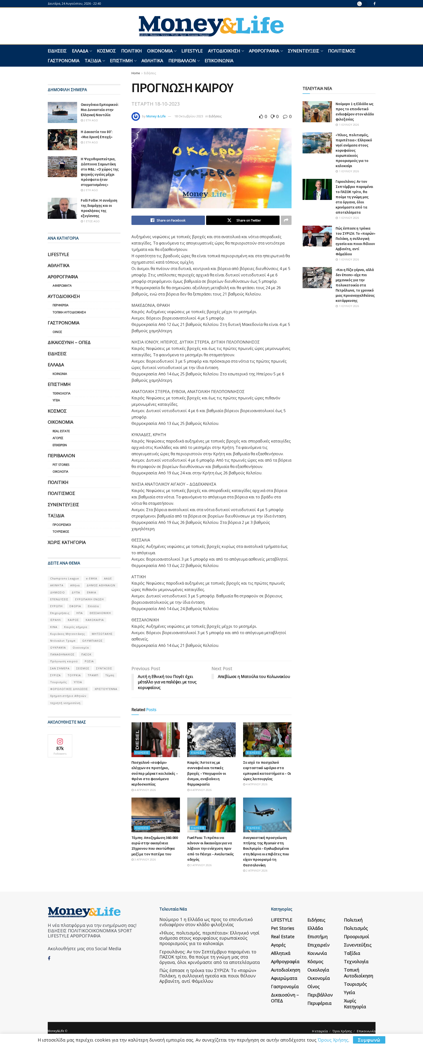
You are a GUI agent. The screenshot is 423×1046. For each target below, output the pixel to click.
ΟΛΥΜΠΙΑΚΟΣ (92, 640)
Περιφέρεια (61, 305)
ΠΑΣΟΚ (86, 654)
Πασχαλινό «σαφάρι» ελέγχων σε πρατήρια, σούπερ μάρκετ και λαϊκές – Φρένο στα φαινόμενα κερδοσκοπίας (154, 773)
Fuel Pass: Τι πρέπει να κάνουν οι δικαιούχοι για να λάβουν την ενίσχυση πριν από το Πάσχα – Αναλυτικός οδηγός (210, 848)
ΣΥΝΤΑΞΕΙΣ (104, 668)
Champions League (64, 578)
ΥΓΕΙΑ (78, 682)
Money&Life (56, 1031)
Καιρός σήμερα (75, 627)
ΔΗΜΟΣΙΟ (57, 592)
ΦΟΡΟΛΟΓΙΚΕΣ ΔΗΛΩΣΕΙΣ (69, 689)
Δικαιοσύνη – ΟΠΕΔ (69, 342)
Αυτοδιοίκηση (224, 51)
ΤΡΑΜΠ (93, 675)
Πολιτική (131, 51)
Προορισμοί (62, 525)
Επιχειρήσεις (60, 613)
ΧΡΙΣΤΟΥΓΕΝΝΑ (106, 689)
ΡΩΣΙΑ (89, 661)
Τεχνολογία (61, 393)
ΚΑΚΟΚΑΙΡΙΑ (95, 620)
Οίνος (57, 332)
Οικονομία (160, 51)
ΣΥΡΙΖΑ (55, 675)
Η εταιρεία (320, 1031)
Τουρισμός (61, 531)
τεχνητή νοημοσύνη (65, 703)
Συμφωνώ (369, 1040)
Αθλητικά (152, 60)
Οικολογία (60, 471)
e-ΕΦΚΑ (91, 578)
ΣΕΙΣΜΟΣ (82, 668)
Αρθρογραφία (264, 51)
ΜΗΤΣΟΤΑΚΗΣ (102, 634)
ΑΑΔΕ (108, 578)
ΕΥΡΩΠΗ (56, 606)
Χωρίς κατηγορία (67, 542)
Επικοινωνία (219, 60)
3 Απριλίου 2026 (145, 859)
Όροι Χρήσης (342, 1031)
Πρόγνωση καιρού (64, 661)
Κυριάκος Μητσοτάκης (67, 634)
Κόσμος (106, 51)
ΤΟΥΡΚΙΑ (74, 675)
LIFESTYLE (192, 51)
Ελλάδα (80, 51)
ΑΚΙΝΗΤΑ (56, 585)
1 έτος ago (91, 221)
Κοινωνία (60, 374)
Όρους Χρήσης (333, 1040)
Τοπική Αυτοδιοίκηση (69, 312)
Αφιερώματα (62, 285)
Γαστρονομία (63, 60)
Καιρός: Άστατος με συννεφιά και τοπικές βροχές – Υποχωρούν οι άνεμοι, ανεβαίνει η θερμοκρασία (206, 773)
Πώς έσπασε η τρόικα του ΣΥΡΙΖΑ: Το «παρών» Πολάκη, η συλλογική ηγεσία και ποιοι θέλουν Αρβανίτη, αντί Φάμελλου (207, 975)
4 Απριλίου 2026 (145, 790)
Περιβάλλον (182, 60)
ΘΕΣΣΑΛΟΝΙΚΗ (100, 613)
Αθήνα (75, 585)
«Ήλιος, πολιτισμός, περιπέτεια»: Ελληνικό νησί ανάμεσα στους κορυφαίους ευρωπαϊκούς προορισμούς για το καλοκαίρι (354, 150)
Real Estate (61, 431)
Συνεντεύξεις (303, 51)
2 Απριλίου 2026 (256, 870)
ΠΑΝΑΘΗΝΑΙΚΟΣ (62, 654)
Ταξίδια (93, 60)
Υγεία (56, 400)
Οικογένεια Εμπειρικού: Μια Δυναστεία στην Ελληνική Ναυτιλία (100, 109)
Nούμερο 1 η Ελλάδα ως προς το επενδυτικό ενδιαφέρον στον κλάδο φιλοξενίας (206, 922)
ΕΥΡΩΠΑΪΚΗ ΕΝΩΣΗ (89, 599)
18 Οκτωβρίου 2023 (188, 116)
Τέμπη (109, 675)
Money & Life (156, 116)
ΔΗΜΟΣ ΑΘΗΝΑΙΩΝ (101, 585)
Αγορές (58, 438)
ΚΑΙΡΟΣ (73, 620)
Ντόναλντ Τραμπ (62, 640)
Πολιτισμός (341, 51)
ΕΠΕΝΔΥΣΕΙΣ (59, 599)
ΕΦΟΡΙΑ (75, 606)
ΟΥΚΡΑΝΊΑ (58, 647)
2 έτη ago (90, 120)
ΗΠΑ (79, 613)
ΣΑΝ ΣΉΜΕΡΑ (60, 668)
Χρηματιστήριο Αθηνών (68, 696)
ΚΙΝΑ (53, 627)
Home (135, 73)
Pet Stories (61, 465)
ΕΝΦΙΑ (91, 592)
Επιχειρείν (60, 445)
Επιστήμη (121, 60)
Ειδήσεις (57, 51)
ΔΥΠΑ (76, 592)
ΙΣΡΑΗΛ (55, 620)
